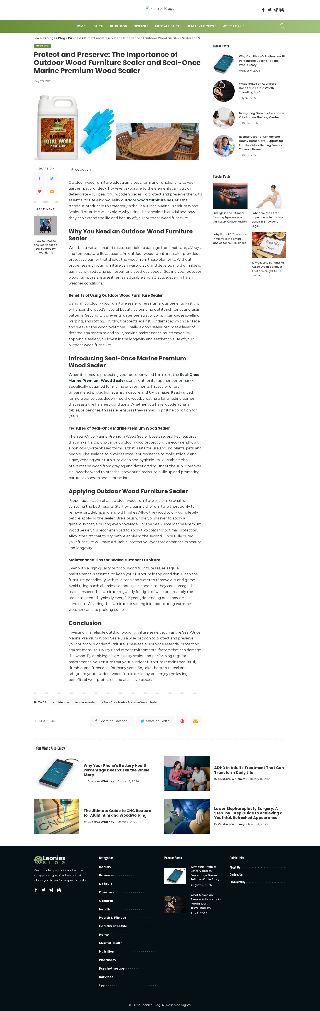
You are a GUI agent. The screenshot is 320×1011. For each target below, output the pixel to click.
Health (104, 909)
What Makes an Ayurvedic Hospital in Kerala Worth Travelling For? (257, 88)
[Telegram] (276, 9)
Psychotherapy (112, 968)
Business (42, 45)
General (106, 901)
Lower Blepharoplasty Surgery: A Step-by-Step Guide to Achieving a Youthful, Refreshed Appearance (248, 813)
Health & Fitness (112, 917)
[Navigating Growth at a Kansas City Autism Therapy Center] (224, 118)
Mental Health (111, 943)
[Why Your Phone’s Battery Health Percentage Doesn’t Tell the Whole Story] (224, 64)
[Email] (52, 191)
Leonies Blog (150, 1005)
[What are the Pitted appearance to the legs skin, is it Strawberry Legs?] (269, 196)
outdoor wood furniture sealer (75, 702)
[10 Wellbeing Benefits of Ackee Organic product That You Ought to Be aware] (269, 245)
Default (105, 884)
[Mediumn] (282, 9)
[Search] (282, 26)
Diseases (106, 892)
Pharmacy (107, 960)
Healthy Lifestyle (113, 926)
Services (106, 977)
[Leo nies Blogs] (160, 10)
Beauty (105, 867)
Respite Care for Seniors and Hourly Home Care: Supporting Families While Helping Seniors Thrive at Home (261, 143)
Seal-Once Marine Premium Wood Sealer (131, 702)
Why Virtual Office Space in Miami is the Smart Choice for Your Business (230, 239)
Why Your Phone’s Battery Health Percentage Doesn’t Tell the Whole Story (262, 60)
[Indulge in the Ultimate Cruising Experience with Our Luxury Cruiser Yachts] (230, 196)
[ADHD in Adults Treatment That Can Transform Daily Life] (187, 773)
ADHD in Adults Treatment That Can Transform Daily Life (249, 770)
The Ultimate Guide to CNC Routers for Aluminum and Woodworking (117, 813)
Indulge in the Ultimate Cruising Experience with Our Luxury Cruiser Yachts (230, 217)
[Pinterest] (39, 191)
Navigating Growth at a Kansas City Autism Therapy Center (261, 115)
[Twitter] (269, 9)
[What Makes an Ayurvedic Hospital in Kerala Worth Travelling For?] (224, 91)
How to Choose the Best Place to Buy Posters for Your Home (45, 246)
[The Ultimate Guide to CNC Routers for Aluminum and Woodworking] (56, 816)
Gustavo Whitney (101, 781)
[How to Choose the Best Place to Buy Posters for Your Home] (45, 225)
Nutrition (106, 951)
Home (104, 934)
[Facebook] (263, 9)
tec (102, 985)
